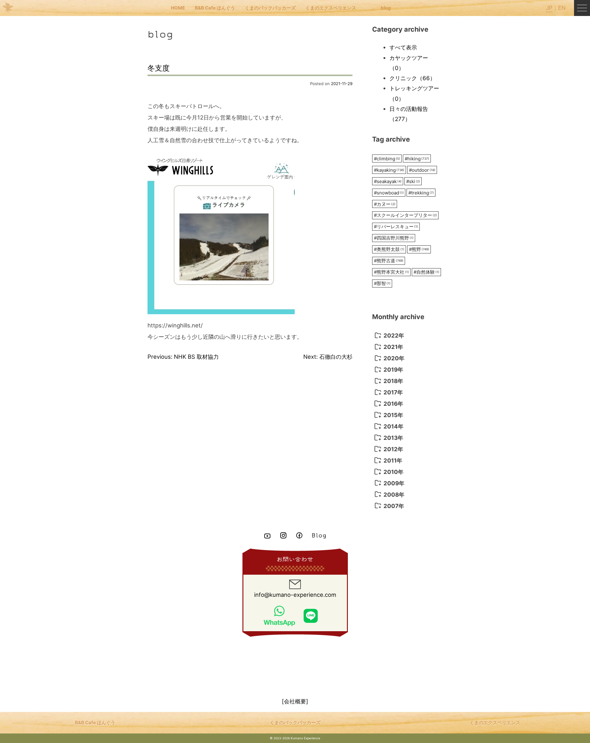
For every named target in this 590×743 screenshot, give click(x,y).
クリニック (412, 78)
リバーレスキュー (396, 226)
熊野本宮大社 (391, 272)
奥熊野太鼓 (389, 249)
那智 (382, 283)
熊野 (419, 249)
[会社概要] (295, 701)
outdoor (422, 170)
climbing (387, 159)
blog (386, 8)
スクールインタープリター (405, 215)
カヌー (384, 204)
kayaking (389, 170)
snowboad (389, 193)
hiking (417, 159)
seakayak (388, 181)
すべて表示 (403, 47)
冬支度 (159, 68)
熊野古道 (388, 261)
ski (413, 181)
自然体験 (426, 272)
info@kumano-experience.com (295, 594)
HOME (178, 8)
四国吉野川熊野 (394, 238)
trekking (421, 193)
